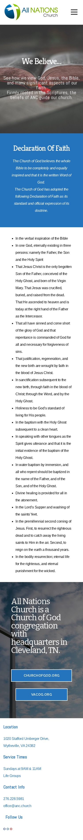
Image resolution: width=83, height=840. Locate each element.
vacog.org (41, 695)
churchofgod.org (42, 676)
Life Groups (12, 776)
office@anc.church (17, 806)
